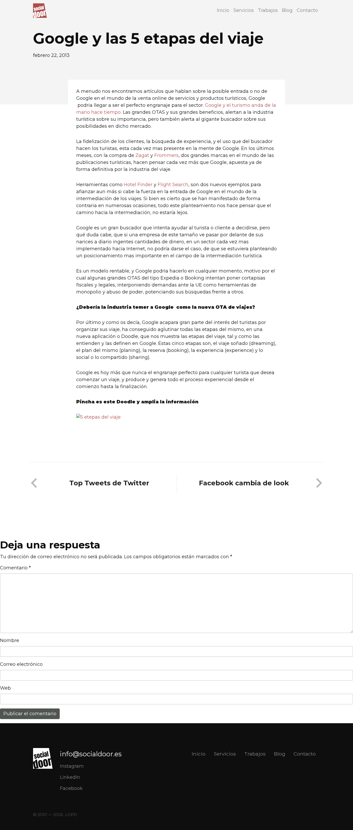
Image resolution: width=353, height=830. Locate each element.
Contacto (307, 10)
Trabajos (268, 10)
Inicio (223, 10)
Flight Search (173, 184)
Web (5, 688)
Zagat (142, 155)
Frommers (166, 155)
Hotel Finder (139, 184)
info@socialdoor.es (91, 754)
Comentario (15, 568)
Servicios (243, 10)
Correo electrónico (21, 664)
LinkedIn (70, 777)
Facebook (71, 788)
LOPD (71, 814)
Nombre (9, 640)
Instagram (72, 766)
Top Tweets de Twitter (109, 483)
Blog (287, 10)
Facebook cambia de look (244, 483)
